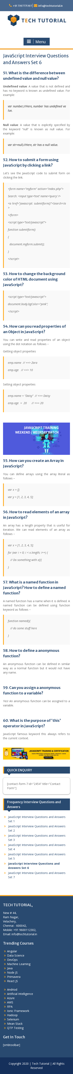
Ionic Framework (18, 1011)
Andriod (12, 989)
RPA (10, 1006)
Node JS (12, 972)
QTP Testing (15, 1028)
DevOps (12, 960)
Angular (12, 951)
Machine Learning (18, 964)
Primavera (13, 977)
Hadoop (12, 1015)
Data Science (15, 955)
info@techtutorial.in (50, 5)
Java (10, 968)
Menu (40, 42)
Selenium (13, 1019)
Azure (11, 998)
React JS (12, 981)
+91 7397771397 (22, 5)
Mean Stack (15, 1024)
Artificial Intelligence (20, 994)
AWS (10, 1002)
